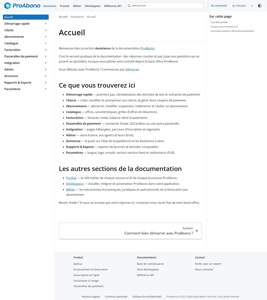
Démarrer (132, 69)
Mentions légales (91, 296)
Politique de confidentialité (146, 296)
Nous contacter (204, 269)
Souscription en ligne (86, 275)
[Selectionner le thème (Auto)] (260, 6)
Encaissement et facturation (91, 269)
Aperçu (78, 263)
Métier (77, 6)
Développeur (93, 6)
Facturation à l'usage (86, 280)
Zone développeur (148, 269)
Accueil (63, 16)
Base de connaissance (150, 263)
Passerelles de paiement (88, 286)
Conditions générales (116, 296)
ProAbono (148, 48)
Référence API (112, 6)
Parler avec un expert (208, 263)
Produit (64, 6)
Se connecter (219, 5)
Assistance (49, 6)
